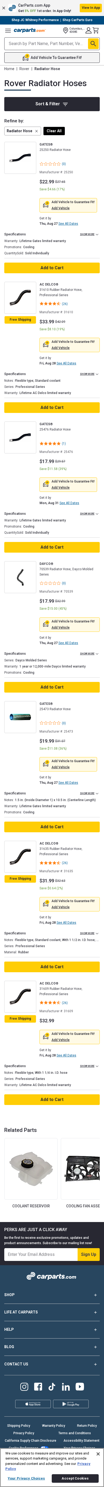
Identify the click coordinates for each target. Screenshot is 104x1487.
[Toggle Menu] (8, 30)
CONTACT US (16, 1364)
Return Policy (87, 1426)
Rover (24, 69)
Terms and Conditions (74, 1433)
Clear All (54, 131)
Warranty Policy (53, 1426)
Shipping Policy (18, 1426)
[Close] (98, 1454)
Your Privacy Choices (26, 1478)
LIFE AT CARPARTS (21, 1312)
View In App (91, 8)
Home (9, 69)
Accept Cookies (75, 1478)
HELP (9, 1329)
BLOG (9, 1347)
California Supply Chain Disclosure (30, 1440)
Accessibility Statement (81, 1440)
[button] (52, 8)
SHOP (9, 1295)
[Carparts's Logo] (30, 30)
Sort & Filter (47, 103)
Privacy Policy (23, 1433)
